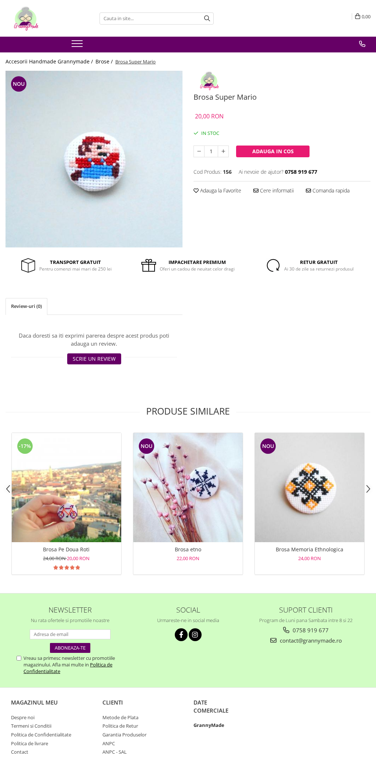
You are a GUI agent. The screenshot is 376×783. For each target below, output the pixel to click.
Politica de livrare (29, 743)
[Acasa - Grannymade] (42, 18)
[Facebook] (181, 634)
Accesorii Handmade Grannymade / (50, 61)
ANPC (108, 743)
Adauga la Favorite (220, 190)
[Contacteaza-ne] (362, 44)
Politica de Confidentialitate (41, 734)
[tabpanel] (94, 159)
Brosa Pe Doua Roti (66, 549)
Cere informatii (276, 190)
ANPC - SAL (114, 752)
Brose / (104, 61)
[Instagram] (195, 634)
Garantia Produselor (124, 734)
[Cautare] (207, 18)
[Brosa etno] (188, 487)
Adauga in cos (273, 151)
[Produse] (78, 45)
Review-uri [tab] (26, 306)
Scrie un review (94, 358)
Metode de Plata (120, 717)
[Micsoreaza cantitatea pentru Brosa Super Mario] (199, 151)
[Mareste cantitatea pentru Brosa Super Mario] (223, 151)
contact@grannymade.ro (310, 640)
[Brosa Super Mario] (94, 159)
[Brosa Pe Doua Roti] (66, 487)
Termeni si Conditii (31, 726)
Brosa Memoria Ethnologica (309, 549)
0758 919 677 (310, 630)
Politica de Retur (120, 726)
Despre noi (23, 717)
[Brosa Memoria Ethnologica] (309, 487)
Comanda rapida (330, 190)
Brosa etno (188, 549)
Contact (19, 752)
